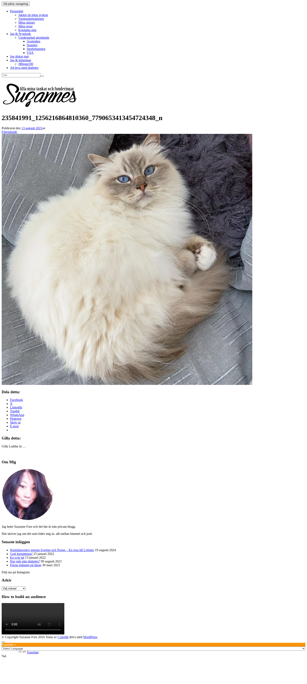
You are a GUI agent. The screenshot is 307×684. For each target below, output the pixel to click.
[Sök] (42, 76)
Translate (33, 652)
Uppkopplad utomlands (33, 37)
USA (30, 52)
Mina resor (25, 26)
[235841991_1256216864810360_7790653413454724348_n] (127, 384)
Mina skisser (26, 22)
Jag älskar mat (19, 56)
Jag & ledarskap (20, 60)
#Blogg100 (25, 64)
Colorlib (63, 637)
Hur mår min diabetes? (25, 561)
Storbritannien (36, 49)
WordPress (90, 637)
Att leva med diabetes (24, 67)
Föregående (9, 132)
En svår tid (17, 557)
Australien (33, 41)
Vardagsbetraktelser (31, 18)
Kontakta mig (27, 30)
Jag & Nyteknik (20, 34)
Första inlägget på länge (25, 565)
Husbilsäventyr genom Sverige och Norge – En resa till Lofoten (52, 550)
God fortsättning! (21, 554)
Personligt (16, 11)
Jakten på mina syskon (33, 15)
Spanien (32, 45)
